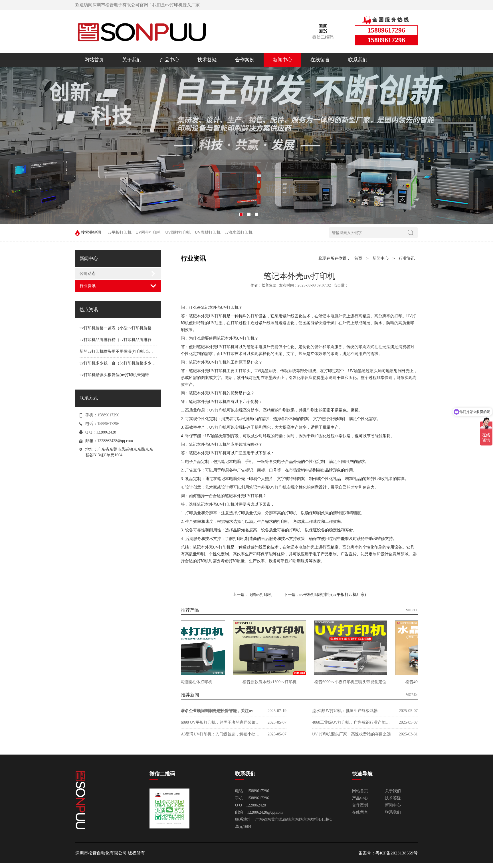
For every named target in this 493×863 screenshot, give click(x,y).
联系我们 (357, 59)
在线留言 (320, 59)
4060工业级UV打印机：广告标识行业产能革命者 (352, 722)
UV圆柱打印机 (178, 232)
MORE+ (412, 610)
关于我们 (132, 59)
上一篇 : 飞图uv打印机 (253, 594)
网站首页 (94, 59)
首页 (358, 258)
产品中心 (169, 59)
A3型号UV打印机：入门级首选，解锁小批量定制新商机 (221, 734)
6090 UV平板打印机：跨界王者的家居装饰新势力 (221, 722)
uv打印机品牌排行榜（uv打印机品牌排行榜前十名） (125, 340)
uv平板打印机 (120, 232)
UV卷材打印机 (208, 232)
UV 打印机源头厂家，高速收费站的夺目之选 (351, 734)
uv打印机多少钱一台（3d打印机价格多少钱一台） (123, 363)
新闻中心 (282, 59)
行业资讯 (88, 286)
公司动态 (88, 273)
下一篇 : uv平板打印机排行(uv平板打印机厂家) (325, 594)
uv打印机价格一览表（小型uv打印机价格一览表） (123, 328)
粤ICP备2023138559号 (396, 853)
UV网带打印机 (148, 232)
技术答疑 (207, 59)
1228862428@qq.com (115, 441)
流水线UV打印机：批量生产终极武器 (345, 711)
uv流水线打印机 (238, 232)
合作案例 (244, 59)
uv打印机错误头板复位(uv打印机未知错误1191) (121, 375)
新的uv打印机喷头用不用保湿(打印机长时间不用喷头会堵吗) (133, 351)
